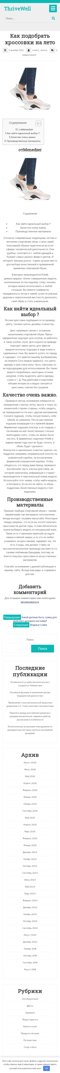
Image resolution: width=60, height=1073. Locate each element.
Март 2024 (30, 893)
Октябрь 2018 (30, 955)
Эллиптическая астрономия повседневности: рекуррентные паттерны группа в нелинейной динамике (30, 730)
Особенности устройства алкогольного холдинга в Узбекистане (30, 684)
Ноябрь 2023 (30, 914)
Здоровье (30, 1012)
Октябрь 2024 (30, 866)
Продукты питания (30, 1033)
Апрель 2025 (30, 824)
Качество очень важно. (23, 137)
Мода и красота (30, 1019)
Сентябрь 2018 (30, 962)
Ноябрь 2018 (30, 948)
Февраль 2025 (30, 838)
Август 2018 (30, 969)
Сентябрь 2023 (30, 928)
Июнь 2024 (30, 879)
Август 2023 (30, 935)
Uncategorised (30, 999)
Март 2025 (30, 831)
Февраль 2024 (30, 900)
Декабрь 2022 (30, 941)
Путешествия (30, 1040)
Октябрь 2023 (30, 921)
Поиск (54, 17)
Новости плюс (30, 1026)
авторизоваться (30, 602)
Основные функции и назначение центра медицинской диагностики (30, 694)
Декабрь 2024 (30, 852)
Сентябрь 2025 (30, 810)
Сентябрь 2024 (30, 873)
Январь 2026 (30, 797)
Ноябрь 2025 (30, 804)
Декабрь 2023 (30, 907)
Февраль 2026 (30, 790)
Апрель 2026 (30, 783)
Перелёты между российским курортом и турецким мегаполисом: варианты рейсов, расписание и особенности (30, 716)
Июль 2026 (30, 769)
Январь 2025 (30, 845)
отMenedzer (26, 129)
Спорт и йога (30, 1047)
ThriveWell (17, 8)
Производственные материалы (23, 141)
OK (46, 1068)
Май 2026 (30, 776)
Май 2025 (30, 817)
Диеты (30, 1005)
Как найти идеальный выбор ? (23, 133)
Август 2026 (30, 762)
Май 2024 (30, 886)
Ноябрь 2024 (30, 859)
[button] (36, 124)
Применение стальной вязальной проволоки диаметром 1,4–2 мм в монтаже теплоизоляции (30, 704)
